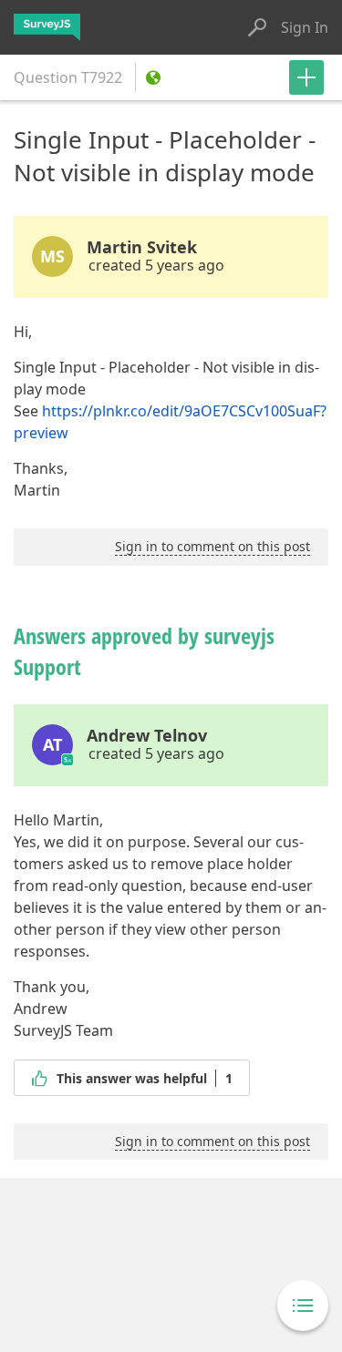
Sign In (304, 27)
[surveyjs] (47, 27)
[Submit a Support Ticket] (306, 77)
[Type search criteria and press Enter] (257, 27)
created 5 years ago (156, 265)
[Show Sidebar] (302, 1305)
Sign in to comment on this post (212, 546)
